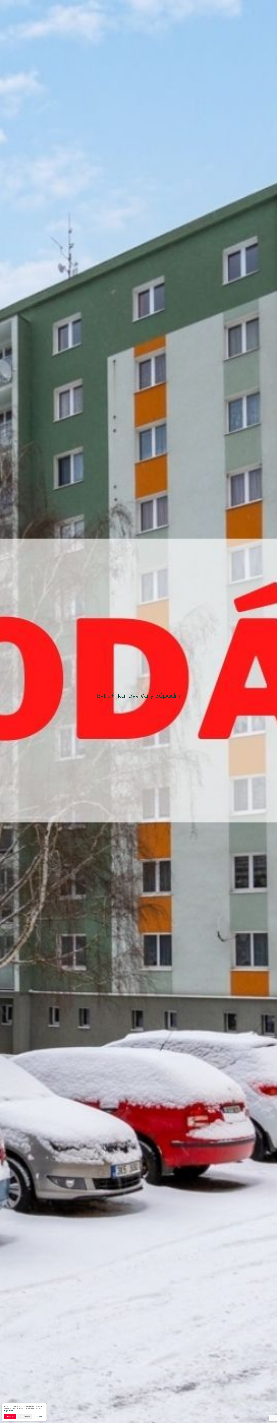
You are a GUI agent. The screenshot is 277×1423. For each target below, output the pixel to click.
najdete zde (8, 1411)
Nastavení (40, 1416)
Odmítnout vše (24, 1416)
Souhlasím (10, 1416)
